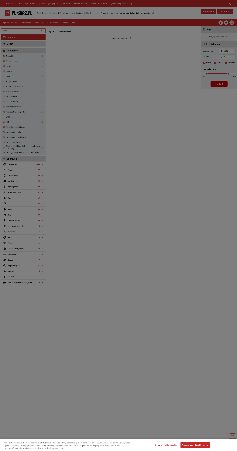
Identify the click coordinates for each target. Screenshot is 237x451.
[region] (118, 445)
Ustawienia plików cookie (166, 445)
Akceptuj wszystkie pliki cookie (195, 445)
